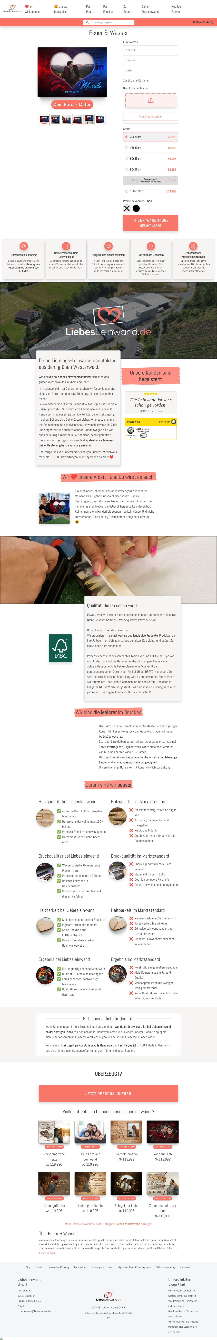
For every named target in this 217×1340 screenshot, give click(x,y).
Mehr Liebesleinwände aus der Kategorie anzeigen (108, 1224)
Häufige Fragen (176, 9)
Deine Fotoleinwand (150, 9)
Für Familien (108, 9)
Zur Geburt (127, 9)
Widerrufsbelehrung (165, 1267)
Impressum (185, 1267)
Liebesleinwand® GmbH (113, 1307)
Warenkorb (204, 22)
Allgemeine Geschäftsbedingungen (134, 1267)
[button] (47, 1253)
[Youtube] (208, 6)
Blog (28, 1267)
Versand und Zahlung (59, 1267)
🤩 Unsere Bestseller (60, 9)
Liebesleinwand (91, 1313)
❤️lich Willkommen (32, 9)
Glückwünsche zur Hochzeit (181, 1290)
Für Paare (89, 9)
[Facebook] (200, 6)
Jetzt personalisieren (108, 1093)
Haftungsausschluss (102, 1267)
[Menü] (174, 428)
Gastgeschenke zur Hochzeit (182, 1295)
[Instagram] (204, 11)
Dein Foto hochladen (136, 88)
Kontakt (39, 1267)
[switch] (143, 435)
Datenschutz (80, 1267)
